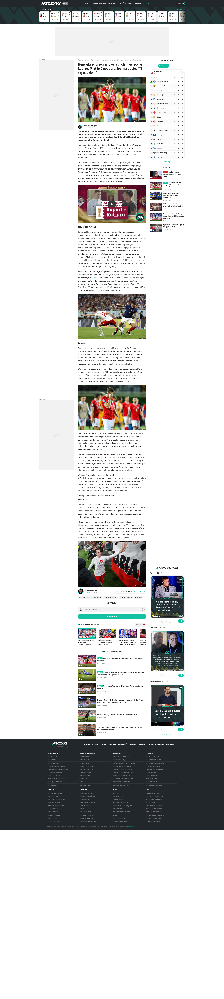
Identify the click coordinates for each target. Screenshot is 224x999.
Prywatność (122, 744)
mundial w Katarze (126, 597)
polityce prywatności (132, 826)
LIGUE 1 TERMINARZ (151, 782)
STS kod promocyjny (152, 793)
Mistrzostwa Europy (87, 818)
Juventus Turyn (85, 785)
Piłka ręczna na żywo (87, 796)
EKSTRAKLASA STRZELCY (55, 803)
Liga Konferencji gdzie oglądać (123, 779)
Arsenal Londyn (85, 772)
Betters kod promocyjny (121, 818)
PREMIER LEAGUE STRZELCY (56, 806)
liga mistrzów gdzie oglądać (89, 821)
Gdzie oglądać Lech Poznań (122, 785)
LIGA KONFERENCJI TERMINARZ (155, 763)
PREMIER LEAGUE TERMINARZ (154, 769)
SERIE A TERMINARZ (151, 776)
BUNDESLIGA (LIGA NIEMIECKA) (56, 779)
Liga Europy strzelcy (55, 796)
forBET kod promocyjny (121, 803)
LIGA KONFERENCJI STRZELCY (56, 799)
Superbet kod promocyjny (154, 806)
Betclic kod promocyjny (154, 799)
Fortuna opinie (118, 796)
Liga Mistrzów (52, 757)
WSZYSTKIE (181, 9)
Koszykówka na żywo (87, 803)
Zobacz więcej (167, 161)
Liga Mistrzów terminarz (154, 757)
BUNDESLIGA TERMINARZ (153, 779)
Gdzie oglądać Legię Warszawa (123, 782)
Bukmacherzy (141, 3)
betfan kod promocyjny (154, 809)
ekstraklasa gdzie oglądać (122, 766)
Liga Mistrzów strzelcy (55, 793)
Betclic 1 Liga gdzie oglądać (122, 776)
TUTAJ (94, 278)
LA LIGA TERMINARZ (151, 772)
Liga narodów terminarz (154, 785)
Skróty (123, 3)
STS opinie (116, 793)
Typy (130, 3)
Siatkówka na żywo (86, 793)
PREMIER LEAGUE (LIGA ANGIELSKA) (58, 769)
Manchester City (85, 779)
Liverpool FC (84, 763)
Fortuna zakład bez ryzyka (155, 815)
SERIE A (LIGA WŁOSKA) (54, 776)
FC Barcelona (84, 757)
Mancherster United (87, 766)
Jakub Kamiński (84, 597)
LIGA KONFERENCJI (53, 763)
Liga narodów (52, 785)
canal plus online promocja (122, 769)
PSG (81, 782)
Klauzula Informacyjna (156, 744)
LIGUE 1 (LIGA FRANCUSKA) (55, 782)
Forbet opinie (117, 809)
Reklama (104, 744)
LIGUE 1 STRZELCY (53, 818)
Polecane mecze (85, 812)
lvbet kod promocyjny (153, 812)
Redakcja (95, 744)
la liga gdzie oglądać (120, 760)
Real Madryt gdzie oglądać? (122, 806)
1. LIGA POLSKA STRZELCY (55, 821)
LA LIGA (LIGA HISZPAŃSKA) (55, 772)
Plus (92, 60)
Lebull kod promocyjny (153, 818)
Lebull (115, 815)
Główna (80, 60)
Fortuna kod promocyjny (154, 796)
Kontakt (87, 744)
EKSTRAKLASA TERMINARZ (153, 766)
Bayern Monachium (86, 769)
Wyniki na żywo (99, 3)
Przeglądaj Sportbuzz (167, 734)
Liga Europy (52, 760)
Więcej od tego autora (129, 591)
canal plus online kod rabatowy (124, 772)
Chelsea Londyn (85, 776)
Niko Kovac (138, 597)
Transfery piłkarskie (87, 815)
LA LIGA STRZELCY (53, 809)
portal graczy (171, 744)
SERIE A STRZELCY (53, 812)
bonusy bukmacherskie (120, 821)
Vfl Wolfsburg (96, 597)
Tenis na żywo (85, 799)
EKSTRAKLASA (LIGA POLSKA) (56, 766)
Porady (82, 809)
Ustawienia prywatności (137, 744)
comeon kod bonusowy (153, 821)
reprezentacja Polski (110, 597)
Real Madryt (84, 760)
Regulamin (112, 744)
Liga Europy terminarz (153, 760)
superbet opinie (118, 799)
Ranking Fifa (84, 806)
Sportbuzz (112, 3)
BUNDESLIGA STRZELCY (54, 815)
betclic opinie (150, 803)
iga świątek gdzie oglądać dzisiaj (124, 763)
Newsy (87, 3)
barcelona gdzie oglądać (121, 757)
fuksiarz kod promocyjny (121, 812)
